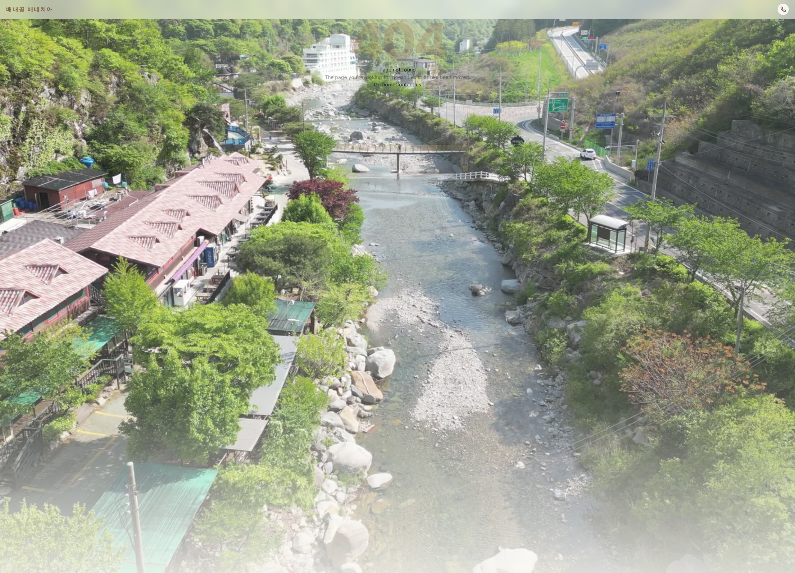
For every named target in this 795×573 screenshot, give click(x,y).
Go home (384, 84)
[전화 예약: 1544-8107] (783, 9)
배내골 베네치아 (29, 9)
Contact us (408, 84)
